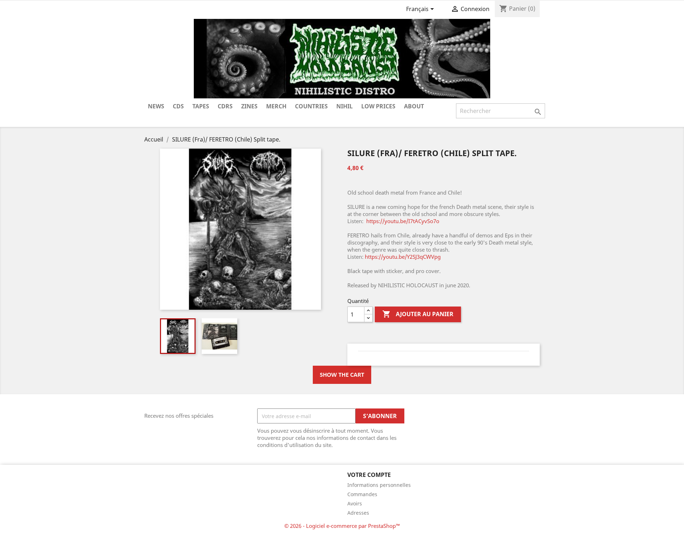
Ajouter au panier (418, 314)
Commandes (362, 494)
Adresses (358, 512)
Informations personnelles (379, 485)
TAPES (200, 106)
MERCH (276, 106)
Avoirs (354, 503)
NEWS (156, 106)
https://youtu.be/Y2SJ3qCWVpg (403, 256)
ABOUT (414, 106)
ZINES (249, 106)
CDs (178, 106)
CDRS (225, 106)
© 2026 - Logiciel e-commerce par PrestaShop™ (342, 525)
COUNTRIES (311, 106)
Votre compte (369, 475)
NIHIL (344, 106)
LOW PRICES (378, 106)
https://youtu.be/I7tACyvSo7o (402, 221)
